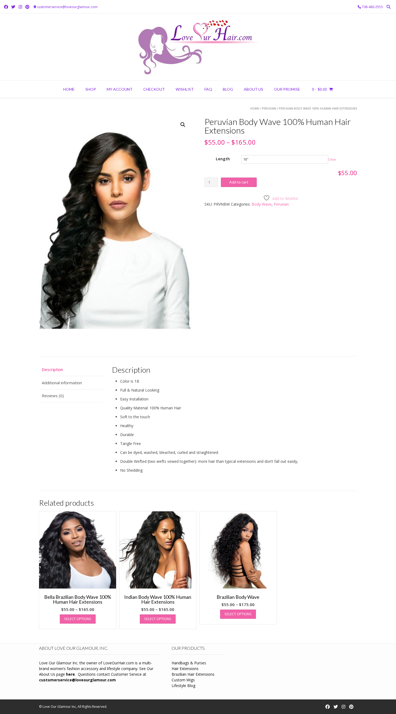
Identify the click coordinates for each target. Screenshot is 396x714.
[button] (183, 125)
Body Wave (262, 204)
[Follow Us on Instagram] (20, 7)
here (70, 674)
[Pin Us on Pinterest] (27, 7)
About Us (253, 89)
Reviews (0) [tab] (53, 395)
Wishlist (185, 89)
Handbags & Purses (189, 662)
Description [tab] (52, 369)
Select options (77, 618)
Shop (90, 89)
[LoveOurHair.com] (198, 46)
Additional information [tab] (62, 382)
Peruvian (269, 108)
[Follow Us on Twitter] (13, 7)
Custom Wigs (183, 679)
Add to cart (238, 182)
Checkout (154, 89)
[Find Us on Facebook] (6, 7)
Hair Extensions (185, 668)
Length (223, 158)
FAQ (208, 89)
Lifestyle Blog (183, 685)
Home (69, 89)
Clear (332, 159)
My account (120, 89)
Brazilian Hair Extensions (193, 674)
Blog (228, 89)
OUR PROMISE (287, 89)
